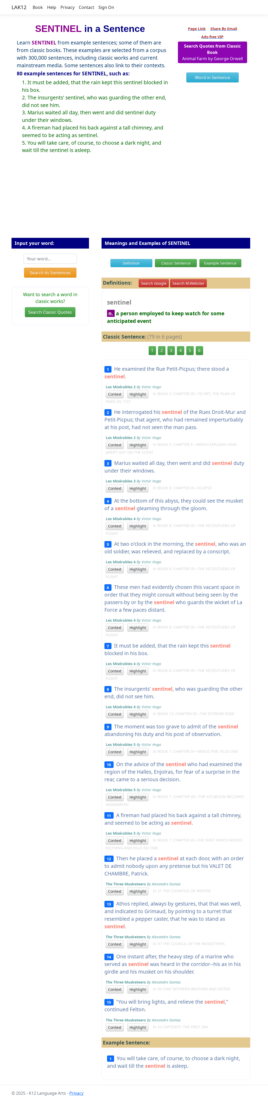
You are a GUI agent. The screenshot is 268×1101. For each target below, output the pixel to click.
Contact (86, 7)
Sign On (106, 7)
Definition (131, 263)
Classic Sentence (176, 263)
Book (38, 7)
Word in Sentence (212, 77)
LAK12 (19, 7)
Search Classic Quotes (50, 312)
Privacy (67, 7)
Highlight (138, 394)
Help (51, 7)
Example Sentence (220, 263)
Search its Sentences (50, 273)
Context (114, 394)
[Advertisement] (134, 200)
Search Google (153, 283)
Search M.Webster (188, 283)
